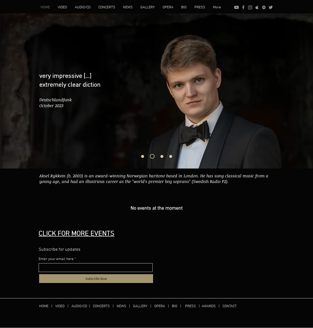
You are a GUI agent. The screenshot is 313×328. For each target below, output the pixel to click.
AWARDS (209, 306)
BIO (174, 306)
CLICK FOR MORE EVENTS (76, 234)
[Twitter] (270, 7)
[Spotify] (264, 7)
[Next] (293, 91)
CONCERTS (101, 306)
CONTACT (230, 306)
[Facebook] (243, 7)
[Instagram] (250, 7)
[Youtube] (236, 7)
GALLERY (140, 306)
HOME (45, 306)
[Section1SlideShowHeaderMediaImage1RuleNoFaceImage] (142, 156)
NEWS (121, 306)
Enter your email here (56, 259)
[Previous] (19, 91)
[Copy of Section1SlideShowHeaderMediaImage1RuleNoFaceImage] (161, 156)
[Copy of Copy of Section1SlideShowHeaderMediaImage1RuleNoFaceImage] (152, 156)
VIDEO (60, 306)
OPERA (161, 306)
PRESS (190, 306)
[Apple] (257, 7)
